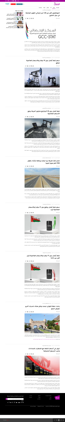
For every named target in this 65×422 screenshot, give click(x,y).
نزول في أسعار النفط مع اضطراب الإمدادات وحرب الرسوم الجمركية (46, 345)
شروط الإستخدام (33, 406)
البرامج (48, 7)
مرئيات (44, 7)
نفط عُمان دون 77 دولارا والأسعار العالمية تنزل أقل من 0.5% (46, 252)
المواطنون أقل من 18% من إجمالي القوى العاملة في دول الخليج (46, 10)
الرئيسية (57, 7)
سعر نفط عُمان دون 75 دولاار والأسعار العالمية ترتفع (46, 57)
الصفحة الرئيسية (57, 10)
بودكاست (40, 7)
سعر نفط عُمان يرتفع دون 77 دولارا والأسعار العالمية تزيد (46, 204)
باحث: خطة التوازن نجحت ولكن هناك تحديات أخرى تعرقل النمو (46, 303)
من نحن (30, 395)
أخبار (50, 397)
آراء (50, 7)
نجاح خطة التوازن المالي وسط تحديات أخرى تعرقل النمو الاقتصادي (44, 339)
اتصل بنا (30, 397)
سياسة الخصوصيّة (40, 406)
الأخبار (54, 7)
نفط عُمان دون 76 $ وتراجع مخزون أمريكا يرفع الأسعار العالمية (46, 108)
